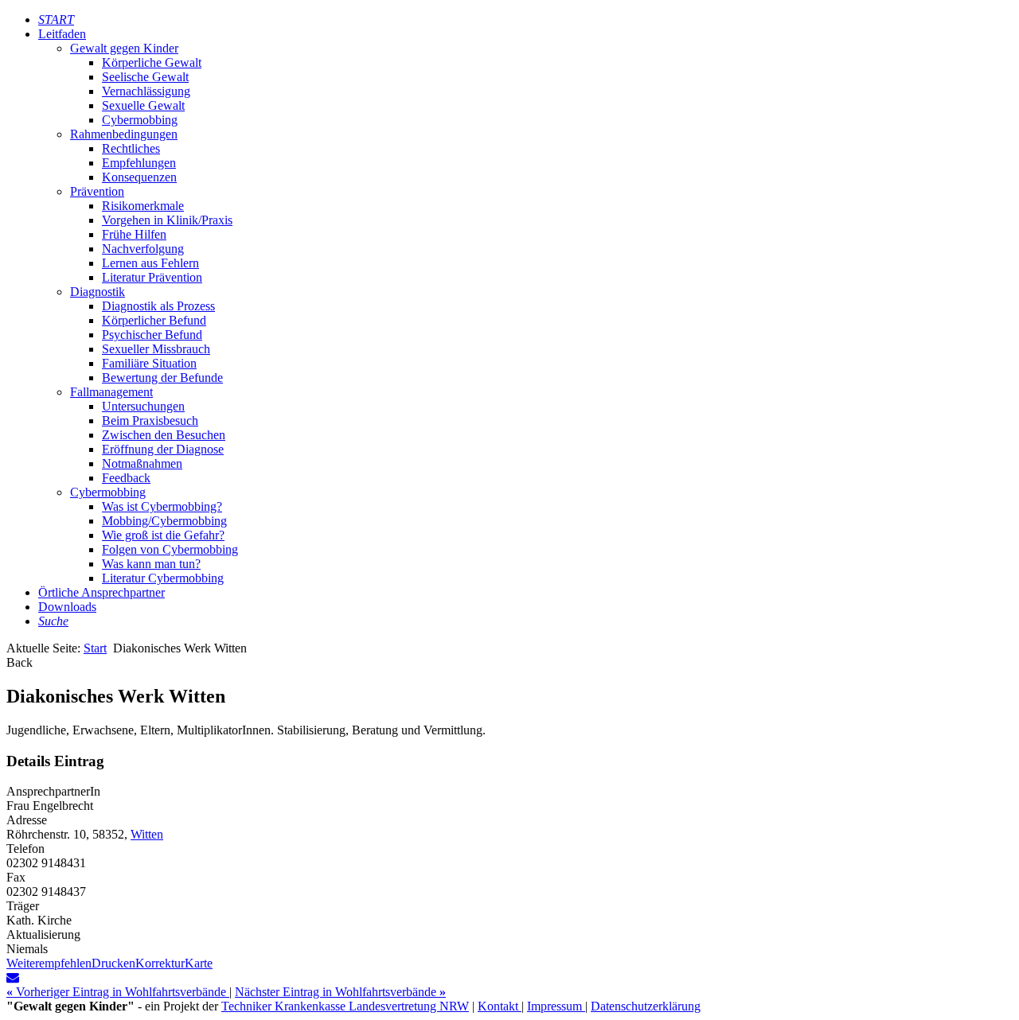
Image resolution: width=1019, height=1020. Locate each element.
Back (19, 662)
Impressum (556, 1006)
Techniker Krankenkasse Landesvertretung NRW (345, 1006)
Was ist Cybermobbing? (162, 506)
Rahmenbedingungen (124, 134)
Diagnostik (97, 291)
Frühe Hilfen (134, 234)
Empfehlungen (139, 162)
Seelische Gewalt (145, 77)
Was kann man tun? (151, 563)
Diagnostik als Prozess (158, 306)
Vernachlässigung (146, 91)
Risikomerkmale (143, 205)
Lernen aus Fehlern (150, 263)
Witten (147, 834)
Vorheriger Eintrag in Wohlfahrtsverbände (117, 992)
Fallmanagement (111, 392)
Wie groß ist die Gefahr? (163, 535)
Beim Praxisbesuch (150, 420)
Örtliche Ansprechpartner (101, 592)
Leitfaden (62, 34)
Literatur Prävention (152, 277)
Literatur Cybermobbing (163, 578)
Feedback (126, 478)
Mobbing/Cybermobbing (164, 521)
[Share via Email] (12, 977)
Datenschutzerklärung (646, 1006)
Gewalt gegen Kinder (124, 48)
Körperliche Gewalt (151, 62)
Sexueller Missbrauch (156, 349)
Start (95, 648)
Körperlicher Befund (154, 320)
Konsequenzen (139, 177)
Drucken (113, 963)
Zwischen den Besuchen (163, 435)
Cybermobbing (140, 120)
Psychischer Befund (152, 334)
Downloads (67, 606)
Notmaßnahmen (142, 463)
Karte (199, 963)
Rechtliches (131, 148)
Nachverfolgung (143, 248)
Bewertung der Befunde (162, 377)
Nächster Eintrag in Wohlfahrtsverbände (340, 992)
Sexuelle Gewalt (143, 105)
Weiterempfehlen (49, 963)
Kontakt (499, 1006)
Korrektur (160, 963)
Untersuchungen (143, 406)
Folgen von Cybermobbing (170, 549)
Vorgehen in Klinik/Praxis (167, 220)
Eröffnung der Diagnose (163, 449)
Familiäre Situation (149, 363)
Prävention (97, 191)
